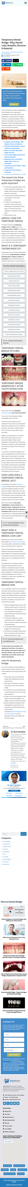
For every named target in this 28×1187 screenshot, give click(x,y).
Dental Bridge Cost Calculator (14, 320)
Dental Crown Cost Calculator (14, 315)
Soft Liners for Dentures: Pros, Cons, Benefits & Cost (14, 938)
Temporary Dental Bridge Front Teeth (15, 174)
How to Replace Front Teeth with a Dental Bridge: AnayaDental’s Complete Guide (14, 975)
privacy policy (7, 1061)
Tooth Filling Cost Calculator (14, 310)
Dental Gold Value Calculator (14, 300)
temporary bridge (6, 413)
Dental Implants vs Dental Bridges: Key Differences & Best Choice (14, 920)
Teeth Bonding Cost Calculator (14, 305)
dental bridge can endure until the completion (15, 713)
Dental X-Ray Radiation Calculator (14, 295)
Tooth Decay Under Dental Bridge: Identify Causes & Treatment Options (14, 956)
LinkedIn (13, 763)
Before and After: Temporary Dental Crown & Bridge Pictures (14, 1011)
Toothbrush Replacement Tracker (14, 276)
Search (23, 834)
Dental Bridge (6, 57)
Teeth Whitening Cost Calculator (14, 290)
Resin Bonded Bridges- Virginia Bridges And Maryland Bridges (14, 993)
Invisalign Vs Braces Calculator (14, 286)
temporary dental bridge (18, 542)
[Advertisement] (14, 21)
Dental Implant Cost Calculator (14, 329)
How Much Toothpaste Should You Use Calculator (14, 271)
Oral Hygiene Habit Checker (14, 281)
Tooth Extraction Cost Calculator (14, 324)
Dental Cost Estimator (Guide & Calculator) (14, 334)
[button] (25, 2)
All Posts (14, 766)
